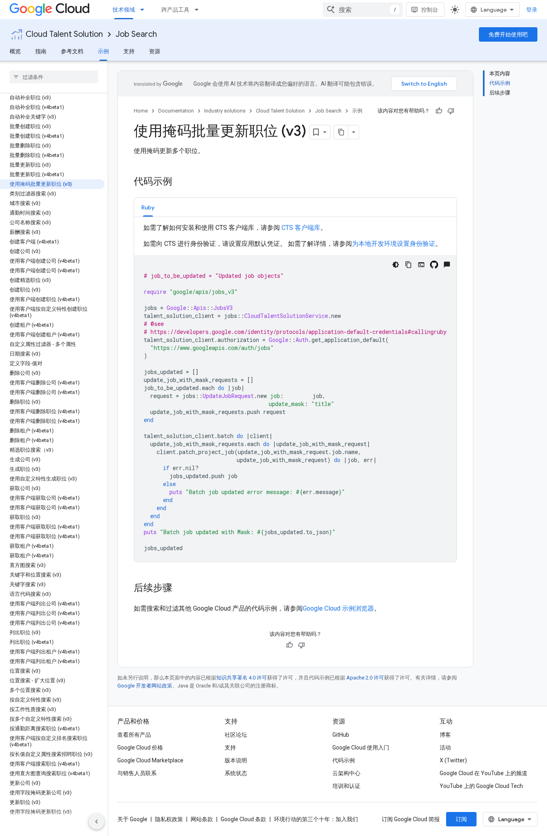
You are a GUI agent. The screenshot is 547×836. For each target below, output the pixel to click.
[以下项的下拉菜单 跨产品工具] (199, 9)
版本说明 (236, 760)
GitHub (340, 735)
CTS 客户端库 (301, 227)
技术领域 (124, 9)
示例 (103, 51)
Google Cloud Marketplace (150, 760)
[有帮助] (439, 111)
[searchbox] (54, 76)
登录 (531, 9)
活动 (445, 747)
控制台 (429, 9)
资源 (154, 51)
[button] (148, 207)
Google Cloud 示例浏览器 (338, 608)
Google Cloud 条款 (243, 819)
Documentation (176, 111)
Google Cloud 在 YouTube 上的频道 (483, 773)
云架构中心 (346, 773)
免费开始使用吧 (508, 34)
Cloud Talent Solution (64, 34)
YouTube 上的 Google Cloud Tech (481, 786)
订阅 (461, 819)
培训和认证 (346, 786)
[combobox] (363, 9)
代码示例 (343, 760)
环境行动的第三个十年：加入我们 (316, 819)
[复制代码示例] (408, 264)
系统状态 (236, 773)
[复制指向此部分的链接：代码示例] (180, 182)
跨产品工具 (175, 9)
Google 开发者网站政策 (144, 686)
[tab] (148, 207)
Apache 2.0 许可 (365, 678)
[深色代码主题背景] (395, 264)
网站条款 (202, 819)
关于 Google (132, 819)
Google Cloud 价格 (140, 747)
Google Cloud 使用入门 (360, 747)
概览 (15, 51)
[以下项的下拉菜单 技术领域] (144, 9)
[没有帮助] (451, 111)
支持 (129, 51)
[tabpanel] (295, 392)
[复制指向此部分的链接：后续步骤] (180, 588)
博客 (445, 735)
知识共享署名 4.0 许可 (241, 678)
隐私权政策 (169, 819)
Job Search (136, 34)
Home (141, 111)
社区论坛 (236, 735)
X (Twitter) (453, 760)
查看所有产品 (134, 735)
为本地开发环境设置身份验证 (393, 243)
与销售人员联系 (137, 773)
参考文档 (72, 51)
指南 (40, 51)
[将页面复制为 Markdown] (341, 132)
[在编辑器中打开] (421, 264)
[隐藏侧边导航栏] (96, 822)
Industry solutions (224, 111)
